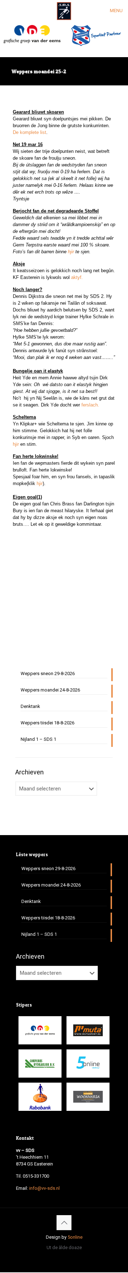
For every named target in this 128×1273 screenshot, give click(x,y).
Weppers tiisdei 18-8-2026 (47, 722)
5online (75, 1237)
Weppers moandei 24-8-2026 (50, 690)
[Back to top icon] (64, 1222)
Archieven (29, 772)
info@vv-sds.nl (44, 1188)
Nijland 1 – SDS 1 (38, 739)
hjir (40, 483)
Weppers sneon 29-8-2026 (48, 673)
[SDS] (64, 11)
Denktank (30, 706)
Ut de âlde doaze (64, 1247)
